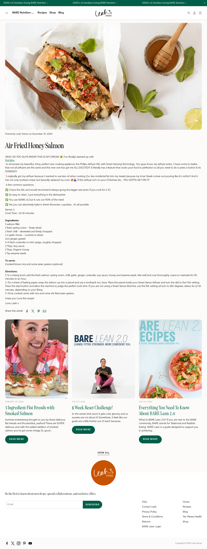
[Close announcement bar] (204, 3)
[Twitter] (13, 543)
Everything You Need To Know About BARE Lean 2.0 (164, 410)
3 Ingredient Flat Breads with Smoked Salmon (29, 410)
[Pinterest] (24, 543)
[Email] (44, 311)
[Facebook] (7, 543)
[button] (6, 13)
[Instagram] (18, 543)
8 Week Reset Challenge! (92, 407)
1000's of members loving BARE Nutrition (24, 3)
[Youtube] (30, 543)
